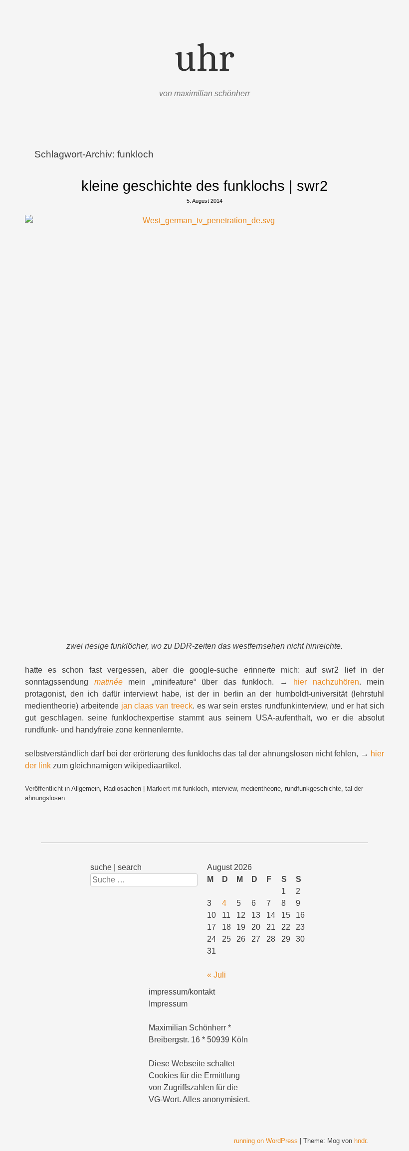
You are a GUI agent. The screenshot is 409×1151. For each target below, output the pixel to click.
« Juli (216, 975)
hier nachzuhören (326, 682)
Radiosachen (122, 788)
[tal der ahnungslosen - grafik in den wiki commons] (204, 427)
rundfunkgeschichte (313, 788)
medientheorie (260, 788)
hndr (360, 1141)
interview (223, 788)
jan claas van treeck (157, 706)
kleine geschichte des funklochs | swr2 (204, 186)
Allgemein (85, 788)
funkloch (195, 788)
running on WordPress (266, 1141)
